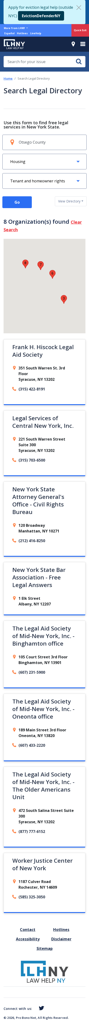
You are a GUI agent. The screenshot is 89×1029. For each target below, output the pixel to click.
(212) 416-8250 (32, 540)
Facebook (34, 1009)
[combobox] (71, 201)
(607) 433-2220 (32, 745)
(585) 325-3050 (32, 897)
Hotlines (22, 33)
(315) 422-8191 (32, 389)
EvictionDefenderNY (41, 15)
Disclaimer (61, 939)
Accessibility (28, 939)
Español (9, 33)
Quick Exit (80, 30)
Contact (27, 929)
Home (8, 78)
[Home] (12, 44)
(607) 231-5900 (32, 672)
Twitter (40, 1008)
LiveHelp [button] (35, 33)
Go (17, 202)
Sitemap (45, 948)
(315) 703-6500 (32, 460)
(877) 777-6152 (32, 831)
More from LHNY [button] (15, 28)
